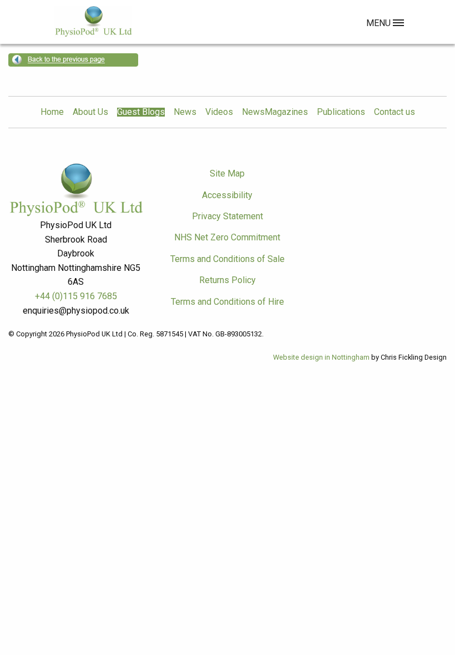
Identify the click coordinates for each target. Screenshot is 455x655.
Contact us (394, 112)
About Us (90, 112)
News (185, 112)
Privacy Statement (227, 216)
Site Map (227, 173)
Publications (341, 112)
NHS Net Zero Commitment (227, 237)
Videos (219, 112)
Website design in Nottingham (321, 357)
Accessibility (227, 195)
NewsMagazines (275, 112)
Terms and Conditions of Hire (227, 301)
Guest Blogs (141, 112)
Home (52, 112)
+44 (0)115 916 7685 (76, 296)
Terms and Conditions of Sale (227, 259)
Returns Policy (227, 280)
